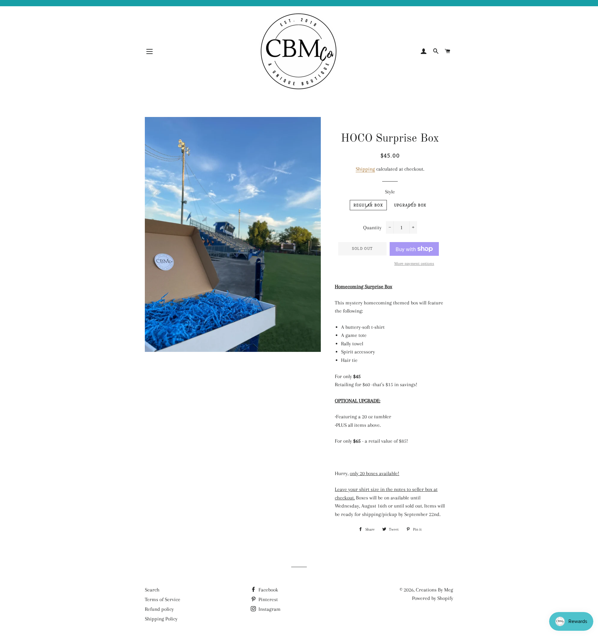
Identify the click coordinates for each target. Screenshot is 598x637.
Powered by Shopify (432, 598)
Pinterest (267, 599)
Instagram (269, 609)
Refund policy (159, 609)
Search (152, 590)
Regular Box (368, 205)
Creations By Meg (434, 590)
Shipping (365, 169)
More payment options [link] (414, 263)
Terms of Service (162, 599)
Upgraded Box (410, 205)
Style (390, 192)
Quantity (372, 228)
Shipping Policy (161, 619)
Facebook (267, 590)
